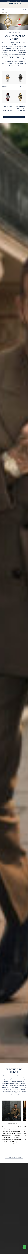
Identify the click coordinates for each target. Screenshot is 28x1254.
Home (3, 12)
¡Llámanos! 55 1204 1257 (14, 1)
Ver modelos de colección (14, 116)
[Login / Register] (20, 9)
